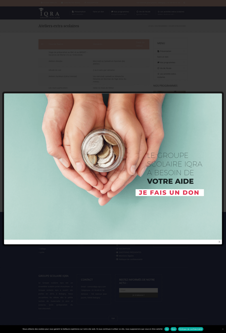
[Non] (222, 329)
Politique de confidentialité (190, 329)
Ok (167, 329)
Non (173, 329)
